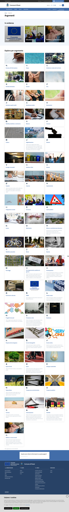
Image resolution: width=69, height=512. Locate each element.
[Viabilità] (54, 402)
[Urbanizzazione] (34, 402)
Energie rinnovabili (10, 167)
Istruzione (28, 209)
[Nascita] (54, 242)
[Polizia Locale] (54, 285)
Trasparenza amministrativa (32, 390)
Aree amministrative (8, 472)
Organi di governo (7, 470)
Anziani (28, 86)
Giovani (48, 167)
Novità (22, 467)
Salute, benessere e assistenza (40, 485)
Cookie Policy (27, 505)
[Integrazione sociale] (14, 199)
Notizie (21, 470)
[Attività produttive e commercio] (14, 114)
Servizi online (49, 343)
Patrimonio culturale (10, 295)
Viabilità (48, 412)
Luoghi (51, 470)
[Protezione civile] (34, 308)
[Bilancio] (34, 114)
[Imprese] (34, 176)
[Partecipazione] (54, 260)
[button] (63, 5)
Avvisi (21, 473)
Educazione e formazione (39, 479)
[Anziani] (34, 76)
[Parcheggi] (14, 260)
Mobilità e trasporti (38, 478)
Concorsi (48, 124)
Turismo (8, 412)
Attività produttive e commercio (13, 124)
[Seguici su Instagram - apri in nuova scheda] (53, 5)
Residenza (48, 318)
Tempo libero (9, 390)
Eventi (51, 472)
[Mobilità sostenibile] (14, 242)
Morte (27, 252)
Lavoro (7, 228)
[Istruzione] (34, 34)
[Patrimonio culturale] (14, 285)
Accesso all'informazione (11, 68)
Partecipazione (49, 270)
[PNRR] (14, 34)
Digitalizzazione (29, 142)
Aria (47, 86)
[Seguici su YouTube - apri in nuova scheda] (55, 5)
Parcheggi (8, 270)
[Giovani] (54, 157)
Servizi (38, 467)
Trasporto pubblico (50, 390)
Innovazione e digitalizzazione (39, 488)
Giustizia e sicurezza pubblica (39, 481)
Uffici (5, 473)
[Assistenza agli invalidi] (14, 95)
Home (6, 13)
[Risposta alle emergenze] (14, 333)
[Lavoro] (14, 218)
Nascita (48, 252)
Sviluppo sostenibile (51, 366)
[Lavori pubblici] (54, 199)
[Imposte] (14, 176)
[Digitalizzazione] (34, 132)
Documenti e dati (7, 478)
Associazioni (49, 105)
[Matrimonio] (34, 218)
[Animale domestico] (14, 76)
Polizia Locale (49, 295)
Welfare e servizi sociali (11, 437)
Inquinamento (49, 186)
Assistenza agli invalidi (11, 105)
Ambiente (36, 484)
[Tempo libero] (14, 380)
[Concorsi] (54, 114)
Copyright (7, 492)
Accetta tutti (16, 508)
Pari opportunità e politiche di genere (33, 271)
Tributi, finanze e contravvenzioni (40, 482)
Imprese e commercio (38, 475)
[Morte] (34, 242)
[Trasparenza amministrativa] (34, 380)
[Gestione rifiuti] (34, 157)
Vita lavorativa (37, 473)
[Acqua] (34, 58)
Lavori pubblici (49, 209)
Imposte (8, 186)
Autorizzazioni (37, 487)
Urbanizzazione (29, 412)
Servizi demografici (30, 343)
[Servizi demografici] (34, 333)
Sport (27, 366)
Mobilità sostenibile (10, 252)
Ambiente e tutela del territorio (53, 68)
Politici (6, 475)
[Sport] (34, 356)
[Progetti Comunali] (14, 308)
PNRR (27, 295)
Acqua (27, 68)
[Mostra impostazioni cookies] (68, 256)
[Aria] (54, 76)
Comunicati (21, 472)
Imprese (28, 186)
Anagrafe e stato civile (38, 470)
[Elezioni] (54, 132)
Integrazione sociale (10, 209)
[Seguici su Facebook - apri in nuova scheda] (51, 5)
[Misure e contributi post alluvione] (54, 218)
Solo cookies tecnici (8, 508)
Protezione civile (30, 318)
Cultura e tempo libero (38, 472)
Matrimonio (29, 228)
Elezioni (48, 142)
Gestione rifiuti (29, 167)
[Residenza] (54, 308)
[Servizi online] (54, 333)
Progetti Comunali (10, 318)
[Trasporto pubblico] (54, 380)
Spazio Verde (9, 366)
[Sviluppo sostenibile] (54, 356)
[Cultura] (14, 132)
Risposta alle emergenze (11, 343)
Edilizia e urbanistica (38, 476)
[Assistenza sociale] (34, 95)
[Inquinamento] (54, 176)
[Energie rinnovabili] (14, 157)
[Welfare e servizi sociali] (54, 34)
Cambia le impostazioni (24, 508)
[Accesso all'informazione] (14, 58)
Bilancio (28, 124)
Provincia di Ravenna (8, 1)
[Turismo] (14, 402)
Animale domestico (10, 86)
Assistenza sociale (30, 105)
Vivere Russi (52, 467)
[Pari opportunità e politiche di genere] (34, 260)
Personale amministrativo (9, 476)
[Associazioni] (54, 95)
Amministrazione (9, 467)
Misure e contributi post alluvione (54, 228)
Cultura (7, 142)
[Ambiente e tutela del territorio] (54, 58)
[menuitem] (9, 9)
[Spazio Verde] (14, 356)
